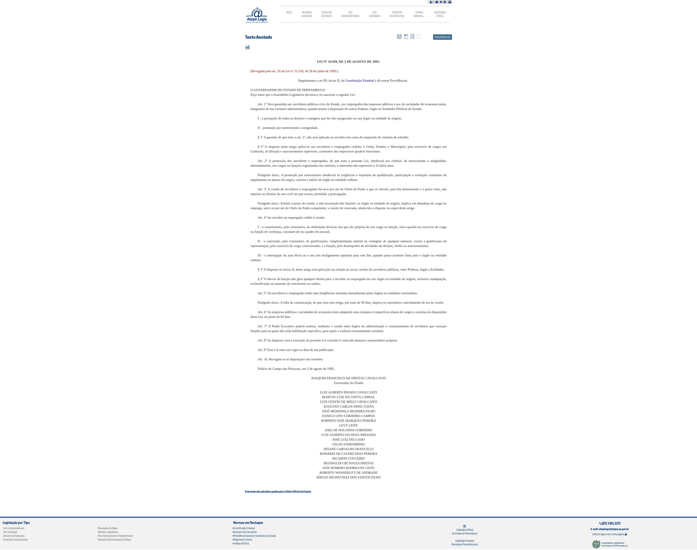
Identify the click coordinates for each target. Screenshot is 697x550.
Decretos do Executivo (397, 14)
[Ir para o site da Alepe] (610, 543)
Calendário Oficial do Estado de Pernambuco (464, 531)
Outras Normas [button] (418, 14)
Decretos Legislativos (108, 531)
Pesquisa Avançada (306, 14)
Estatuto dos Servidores (245, 531)
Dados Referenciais (442, 37)
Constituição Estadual (359, 80)
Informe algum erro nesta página (608, 534)
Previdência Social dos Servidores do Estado (255, 535)
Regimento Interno (243, 539)
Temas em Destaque (326, 14)
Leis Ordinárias (374, 14)
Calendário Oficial (440, 14)
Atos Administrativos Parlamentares (115, 535)
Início (289, 12)
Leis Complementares (350, 14)
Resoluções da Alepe (107, 528)
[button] (432, 1)
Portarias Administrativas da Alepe (114, 539)
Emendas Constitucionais (15, 539)
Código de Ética (241, 543)
